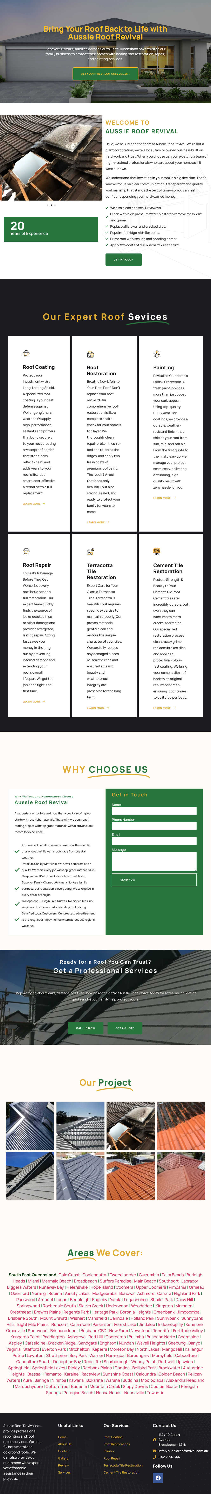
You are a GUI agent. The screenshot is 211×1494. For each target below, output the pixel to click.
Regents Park (76, 1312)
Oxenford (20, 1293)
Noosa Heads (109, 1392)
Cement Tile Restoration (168, 568)
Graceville (15, 1330)
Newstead (140, 1330)
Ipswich (185, 1361)
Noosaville (134, 1392)
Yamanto (53, 1374)
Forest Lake (125, 1324)
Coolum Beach (164, 1386)
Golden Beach (171, 1374)
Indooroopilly (170, 1324)
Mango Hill (172, 1349)
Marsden (184, 1306)
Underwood (117, 1306)
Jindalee (147, 1324)
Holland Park (142, 1318)
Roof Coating (39, 366)
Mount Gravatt (53, 1318)
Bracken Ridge (62, 1343)
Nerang (39, 1293)
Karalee (71, 1374)
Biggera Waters (21, 1287)
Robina (55, 1293)
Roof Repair (37, 564)
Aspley (15, 1343)
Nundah (126, 1343)
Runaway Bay (51, 1287)
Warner (96, 1355)
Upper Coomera (151, 1287)
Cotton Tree (57, 1386)
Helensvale (77, 1287)
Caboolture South (33, 1361)
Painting (163, 367)
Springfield (18, 1368)
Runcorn (59, 1324)
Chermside (188, 1337)
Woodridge (141, 1306)
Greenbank (164, 1312)
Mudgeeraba (104, 1293)
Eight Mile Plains (33, 1324)
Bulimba (136, 1337)
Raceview (90, 1374)
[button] (47, 205)
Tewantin (155, 1392)
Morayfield (162, 1355)
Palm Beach (173, 1275)
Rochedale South (59, 1306)
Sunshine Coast (118, 1374)
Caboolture (186, 1355)
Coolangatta (94, 1275)
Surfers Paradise (115, 1281)
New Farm (118, 1330)
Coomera (124, 1287)
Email (116, 834)
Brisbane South (23, 1318)
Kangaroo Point (25, 1337)
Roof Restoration (101, 370)
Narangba (115, 1355)
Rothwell (166, 1361)
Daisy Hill (184, 1299)
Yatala (115, 1299)
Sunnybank (168, 1318)
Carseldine (35, 1343)
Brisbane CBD (94, 1330)
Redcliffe (92, 1361)
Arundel (45, 1299)
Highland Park (187, 1293)
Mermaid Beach (56, 1281)
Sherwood (38, 1330)
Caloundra (146, 1374)
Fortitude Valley (188, 1330)
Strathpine (56, 1355)
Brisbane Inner (64, 1330)
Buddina (130, 1380)
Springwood (28, 1306)
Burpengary (138, 1355)
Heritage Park (104, 1312)
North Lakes (148, 1349)
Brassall (34, 1374)
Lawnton (35, 1355)
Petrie (18, 1355)
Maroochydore (29, 1386)
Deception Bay (67, 1361)
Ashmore (146, 1293)
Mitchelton (79, 1349)
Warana (113, 1380)
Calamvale (80, 1324)
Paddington (53, 1337)
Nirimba (59, 1380)
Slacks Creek (91, 1306)
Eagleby (99, 1299)
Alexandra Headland (185, 1380)
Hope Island (101, 1287)
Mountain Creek (105, 1386)
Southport (169, 1281)
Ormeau (196, 1287)
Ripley (74, 1368)
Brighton (108, 1343)
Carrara (164, 1293)
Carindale (119, 1318)
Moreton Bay (122, 1349)
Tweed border (123, 1275)
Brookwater (169, 1368)
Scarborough (116, 1361)
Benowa (127, 1293)
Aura (27, 1380)
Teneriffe (161, 1330)
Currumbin (149, 1275)
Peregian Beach (78, 1392)
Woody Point (143, 1361)
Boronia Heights (135, 1312)
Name (116, 804)
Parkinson (102, 1324)
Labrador (189, 1281)
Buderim (79, 1386)
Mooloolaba (152, 1380)
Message (119, 849)
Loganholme (136, 1299)
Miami (33, 1281)
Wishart (77, 1318)
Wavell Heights (151, 1343)
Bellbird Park (144, 1368)
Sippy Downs (135, 1386)
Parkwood (25, 1299)
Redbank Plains (97, 1368)
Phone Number (123, 819)
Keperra (99, 1349)
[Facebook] (158, 1478)
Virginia (13, 1349)
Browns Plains (47, 1312)
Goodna (122, 1368)
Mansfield (97, 1318)
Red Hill (95, 1337)
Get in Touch (124, 259)
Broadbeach (85, 1281)
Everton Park (54, 1349)
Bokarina (94, 1380)
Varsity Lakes (77, 1293)
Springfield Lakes (48, 1368)
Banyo (194, 1343)
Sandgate (87, 1343)
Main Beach (145, 1281)
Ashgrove (76, 1337)
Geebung (177, 1343)
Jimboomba (188, 1312)
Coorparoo (116, 1337)
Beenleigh (79, 1299)
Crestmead (20, 1312)
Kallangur (194, 1349)
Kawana (76, 1380)
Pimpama (177, 1287)
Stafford (31, 1349)
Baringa (41, 1380)
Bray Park (78, 1355)
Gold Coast (69, 1275)
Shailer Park (161, 1299)
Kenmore (194, 1324)
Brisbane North (161, 1337)
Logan (61, 1299)
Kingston (164, 1306)
